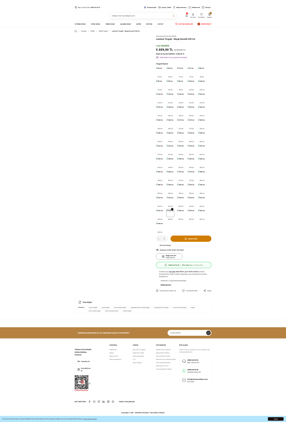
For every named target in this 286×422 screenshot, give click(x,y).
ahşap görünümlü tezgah (161, 307)
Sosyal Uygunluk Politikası (164, 369)
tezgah (193, 307)
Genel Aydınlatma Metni (163, 356)
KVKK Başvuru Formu (162, 366)
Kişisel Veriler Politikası (162, 353)
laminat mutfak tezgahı (180, 307)
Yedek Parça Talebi (138, 353)
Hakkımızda (113, 350)
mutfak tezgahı (127, 311)
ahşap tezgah (106, 307)
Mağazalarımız (113, 356)
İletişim (111, 353)
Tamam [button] (276, 419)
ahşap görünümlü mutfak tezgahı (140, 307)
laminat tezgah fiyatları (112, 311)
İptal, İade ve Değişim (139, 350)
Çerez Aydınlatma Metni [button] (90, 419)
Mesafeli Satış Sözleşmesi (163, 350)
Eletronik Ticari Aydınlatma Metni (166, 359)
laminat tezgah (93, 307)
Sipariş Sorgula (137, 363)
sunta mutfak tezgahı (120, 307)
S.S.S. (134, 359)
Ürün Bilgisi (87, 302)
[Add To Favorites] (190, 290)
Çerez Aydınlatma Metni (163, 363)
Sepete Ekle (193, 239)
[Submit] (208, 333)
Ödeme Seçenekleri (138, 356)
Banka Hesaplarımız (115, 359)
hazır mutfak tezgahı (95, 311)
